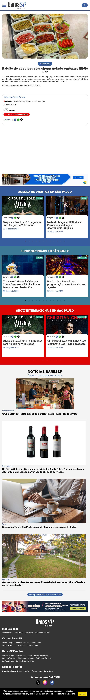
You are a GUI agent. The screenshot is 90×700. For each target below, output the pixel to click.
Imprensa (29, 633)
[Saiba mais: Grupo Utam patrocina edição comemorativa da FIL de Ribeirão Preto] (45, 408)
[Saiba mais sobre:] (23, 266)
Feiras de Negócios (41, 655)
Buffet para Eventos (43, 658)
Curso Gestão (33, 645)
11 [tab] (61, 241)
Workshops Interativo (26, 658)
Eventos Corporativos (24, 655)
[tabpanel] (23, 217)
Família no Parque (30, 671)
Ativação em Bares (46, 671)
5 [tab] (40, 241)
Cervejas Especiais (9, 658)
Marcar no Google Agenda (18, 114)
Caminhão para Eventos (25, 661)
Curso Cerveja (7, 645)
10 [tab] (57, 241)
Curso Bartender (22, 643)
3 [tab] (33, 241)
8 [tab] (50, 241)
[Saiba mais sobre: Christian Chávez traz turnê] (67, 326)
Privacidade (19, 633)
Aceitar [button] (82, 694)
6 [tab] (43, 241)
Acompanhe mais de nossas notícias (45, 594)
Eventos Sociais (8, 655)
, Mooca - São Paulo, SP (29, 101)
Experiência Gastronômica (12, 671)
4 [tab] (36, 241)
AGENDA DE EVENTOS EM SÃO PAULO (45, 192)
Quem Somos (7, 633)
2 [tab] (29, 241)
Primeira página (8, 643)
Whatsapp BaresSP (42, 633)
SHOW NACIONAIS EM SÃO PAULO (45, 251)
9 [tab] (54, 241)
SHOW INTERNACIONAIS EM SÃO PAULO (45, 310)
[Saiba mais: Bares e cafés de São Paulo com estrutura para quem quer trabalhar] (44, 522)
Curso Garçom (20, 645)
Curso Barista (36, 643)
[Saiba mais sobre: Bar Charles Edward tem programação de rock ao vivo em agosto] (67, 266)
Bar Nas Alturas (8, 661)
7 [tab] (47, 241)
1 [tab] (25, 241)
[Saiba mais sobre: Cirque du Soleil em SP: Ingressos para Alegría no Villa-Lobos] (23, 207)
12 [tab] (64, 241)
